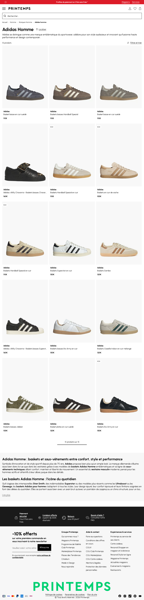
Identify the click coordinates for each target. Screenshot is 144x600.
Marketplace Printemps (71, 551)
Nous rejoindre (67, 567)
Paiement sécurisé (24, 515)
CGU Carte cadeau (94, 559)
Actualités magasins (119, 562)
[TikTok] (130, 596)
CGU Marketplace (93, 555)
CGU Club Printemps (95, 551)
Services (136, 2)
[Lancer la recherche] (5, 16)
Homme (13, 22)
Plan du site (92, 594)
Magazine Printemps (119, 558)
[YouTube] (140, 596)
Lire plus (6, 495)
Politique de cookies (53, 594)
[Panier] (140, 8)
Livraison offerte (50, 515)
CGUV (88, 547)
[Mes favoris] (135, 8)
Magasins (126, 2)
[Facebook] (120, 596)
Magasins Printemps (70, 540)
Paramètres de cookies (75, 594)
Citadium (65, 559)
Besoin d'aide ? (97, 515)
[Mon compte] (130, 8)
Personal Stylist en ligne (121, 555)
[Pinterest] (135, 596)
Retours (71, 516)
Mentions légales (93, 563)
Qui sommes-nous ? (69, 536)
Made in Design (68, 563)
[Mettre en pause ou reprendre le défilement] (5, 2)
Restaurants (116, 570)
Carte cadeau (116, 544)
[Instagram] (125, 596)
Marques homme (25, 22)
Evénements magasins (120, 566)
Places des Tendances (71, 555)
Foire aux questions (94, 536)
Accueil (4, 22)
